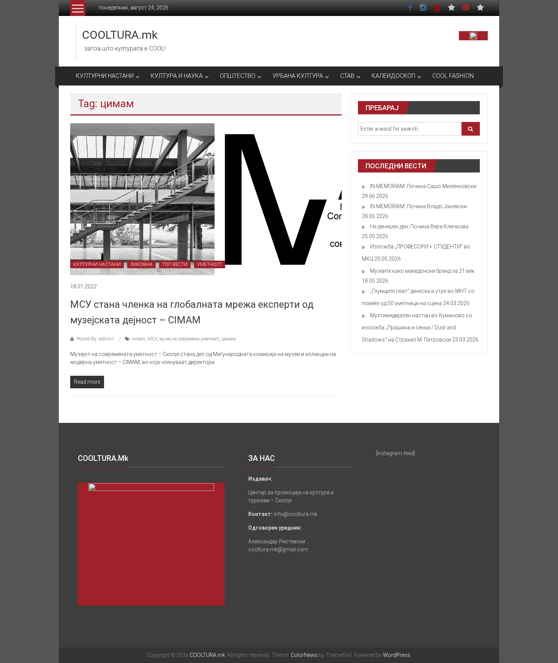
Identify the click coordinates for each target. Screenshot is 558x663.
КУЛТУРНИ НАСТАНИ (105, 75)
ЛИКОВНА (141, 264)
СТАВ (347, 75)
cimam (138, 339)
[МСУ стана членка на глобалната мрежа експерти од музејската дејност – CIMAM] (206, 199)
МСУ (152, 339)
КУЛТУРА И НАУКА (177, 75)
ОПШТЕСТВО (237, 75)
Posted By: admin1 (95, 339)
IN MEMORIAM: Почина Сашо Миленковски (423, 186)
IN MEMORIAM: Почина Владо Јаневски (418, 206)
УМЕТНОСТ (209, 264)
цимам (228, 339)
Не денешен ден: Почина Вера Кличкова (419, 226)
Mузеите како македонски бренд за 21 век (422, 271)
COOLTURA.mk (120, 34)
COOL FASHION (453, 75)
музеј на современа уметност (189, 339)
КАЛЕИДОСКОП (393, 75)
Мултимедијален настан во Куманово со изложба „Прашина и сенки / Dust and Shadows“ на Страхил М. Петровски (417, 327)
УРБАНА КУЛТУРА (298, 75)
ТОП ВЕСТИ (175, 264)
